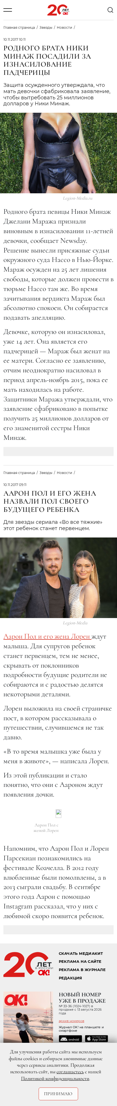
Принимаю (58, 1094)
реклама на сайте (80, 961)
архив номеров (71, 1021)
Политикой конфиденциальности (55, 1078)
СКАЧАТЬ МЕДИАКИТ (81, 953)
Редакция (70, 978)
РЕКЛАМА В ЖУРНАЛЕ (82, 970)
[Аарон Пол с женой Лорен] (58, 813)
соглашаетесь (70, 1071)
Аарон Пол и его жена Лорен (47, 636)
